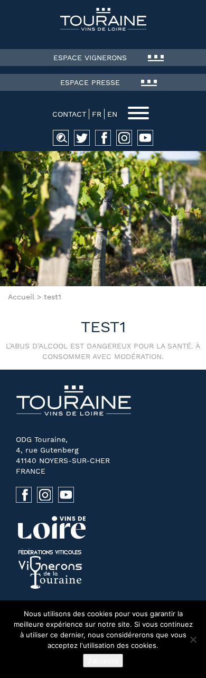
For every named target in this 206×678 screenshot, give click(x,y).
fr (96, 114)
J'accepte (103, 660)
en (112, 114)
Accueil (21, 297)
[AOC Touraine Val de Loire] (103, 19)
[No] (193, 639)
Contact (69, 114)
